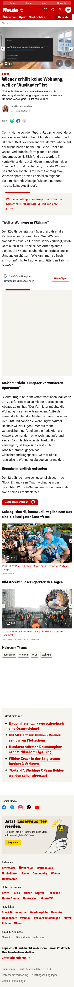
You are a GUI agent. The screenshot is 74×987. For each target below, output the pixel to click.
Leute (16, 893)
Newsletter (9, 879)
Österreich (10, 17)
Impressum (8, 969)
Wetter (55, 873)
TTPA (48, 969)
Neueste (63, 17)
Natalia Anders (23, 106)
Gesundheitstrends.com (30, 937)
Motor (68, 918)
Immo (29, 3)
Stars (5, 893)
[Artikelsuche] (53, 10)
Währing (46, 654)
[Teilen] (24, 121)
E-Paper (12, 3)
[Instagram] (20, 807)
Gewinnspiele (39, 912)
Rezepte (56, 912)
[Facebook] (18, 120)
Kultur (27, 893)
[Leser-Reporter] (46, 10)
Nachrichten (10, 873)
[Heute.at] (11, 10)
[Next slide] (71, 49)
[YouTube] (37, 807)
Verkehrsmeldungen (47, 918)
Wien (34, 654)
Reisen (6, 923)
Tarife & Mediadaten (30, 969)
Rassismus (9, 654)
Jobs (44, 3)
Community (40, 873)
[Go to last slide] (3, 49)
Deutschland (45, 868)
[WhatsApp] (12, 120)
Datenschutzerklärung (15, 975)
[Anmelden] (60, 10)
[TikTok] (29, 807)
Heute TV (47, 898)
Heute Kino (30, 898)
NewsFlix (61, 3)
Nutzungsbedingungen (44, 975)
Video (18, 923)
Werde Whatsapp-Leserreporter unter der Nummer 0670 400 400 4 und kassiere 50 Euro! (34, 204)
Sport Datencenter (14, 912)
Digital (39, 893)
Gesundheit (9, 918)
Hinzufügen (60, 278)
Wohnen (23, 654)
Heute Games (10, 898)
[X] (12, 807)
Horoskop (53, 893)
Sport (23, 17)
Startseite (6, 23)
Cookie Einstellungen (14, 981)
